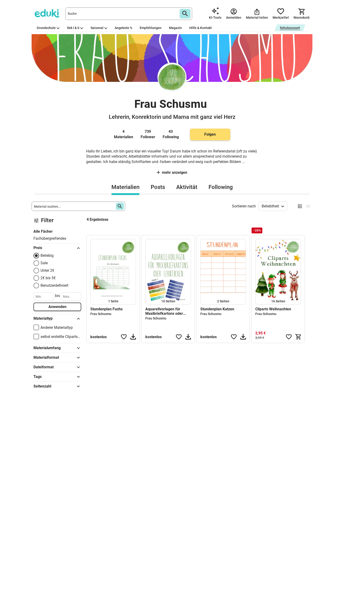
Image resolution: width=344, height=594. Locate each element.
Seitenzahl (42, 386)
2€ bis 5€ (48, 278)
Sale (44, 263)
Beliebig (47, 255)
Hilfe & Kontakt (200, 28)
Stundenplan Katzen (217, 309)
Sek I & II (73, 28)
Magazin (175, 28)
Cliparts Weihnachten (273, 309)
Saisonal (97, 28)
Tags (37, 376)
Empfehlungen (150, 28)
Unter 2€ (47, 270)
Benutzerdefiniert (54, 285)
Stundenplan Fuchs (106, 309)
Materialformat (46, 357)
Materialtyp (43, 318)
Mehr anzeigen (174, 172)
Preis (37, 248)
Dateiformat (43, 367)
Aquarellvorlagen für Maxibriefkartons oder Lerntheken (164, 311)
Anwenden (57, 306)
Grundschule (46, 28)
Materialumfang (47, 348)
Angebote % (123, 28)
